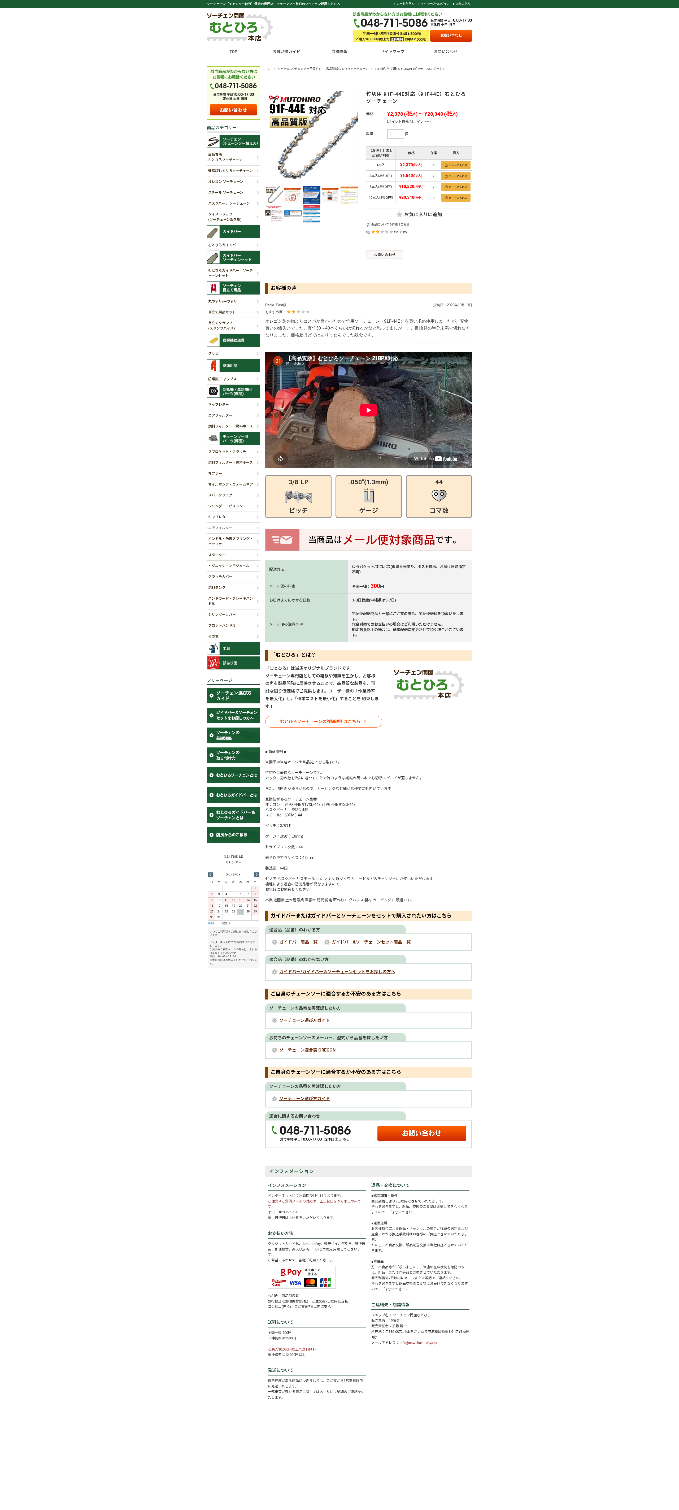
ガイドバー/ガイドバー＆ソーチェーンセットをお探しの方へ (337, 971)
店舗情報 (339, 51)
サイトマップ (392, 51)
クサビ (213, 354)
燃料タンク (216, 588)
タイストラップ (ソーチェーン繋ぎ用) (224, 217)
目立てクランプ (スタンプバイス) (221, 325)
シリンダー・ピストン (225, 506)
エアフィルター (220, 415)
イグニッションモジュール (228, 566)
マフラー (215, 473)
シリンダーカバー (222, 615)
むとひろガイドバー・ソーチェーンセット (230, 273)
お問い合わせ (446, 51)
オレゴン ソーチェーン (225, 182)
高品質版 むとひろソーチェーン (225, 157)
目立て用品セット (222, 312)
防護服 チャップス (222, 379)
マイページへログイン (435, 4)
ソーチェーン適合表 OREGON (307, 1050)
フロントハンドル (222, 626)
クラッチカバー (220, 577)
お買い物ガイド (286, 51)
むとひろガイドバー (223, 245)
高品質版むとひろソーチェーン (347, 69)
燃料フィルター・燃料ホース (230, 426)
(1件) (403, 232)
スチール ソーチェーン (225, 192)
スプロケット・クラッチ (227, 452)
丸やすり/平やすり (222, 301)
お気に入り (463, 4)
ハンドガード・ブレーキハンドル (230, 601)
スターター (216, 555)
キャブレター (218, 404)
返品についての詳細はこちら (390, 224)
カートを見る (405, 4)
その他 (213, 636)
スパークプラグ (220, 495)
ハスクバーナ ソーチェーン (229, 203)
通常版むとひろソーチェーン (230, 171)
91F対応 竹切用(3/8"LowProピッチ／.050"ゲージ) (409, 69)
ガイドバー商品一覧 (298, 942)
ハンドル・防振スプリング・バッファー (230, 541)
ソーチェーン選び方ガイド (304, 1020)
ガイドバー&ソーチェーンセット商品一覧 (371, 942)
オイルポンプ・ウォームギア (230, 484)
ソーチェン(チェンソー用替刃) (299, 69)
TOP (233, 51)
